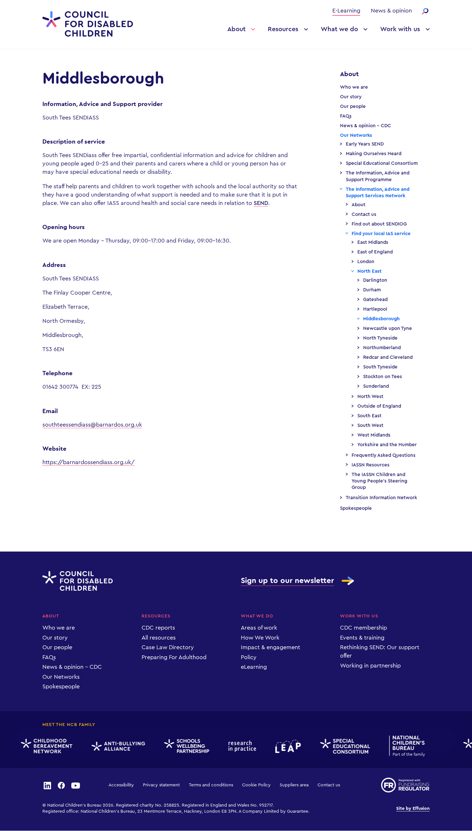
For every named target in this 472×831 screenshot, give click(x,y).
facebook (61, 785)
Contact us (364, 214)
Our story (351, 96)
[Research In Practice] (238, 746)
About (236, 29)
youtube (76, 785)
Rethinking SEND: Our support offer (379, 651)
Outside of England (379, 406)
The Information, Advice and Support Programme (377, 176)
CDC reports (158, 628)
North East (369, 271)
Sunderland (376, 386)
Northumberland (382, 347)
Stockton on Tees (382, 376)
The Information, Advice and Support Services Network (377, 192)
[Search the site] (425, 11)
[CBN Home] (42, 746)
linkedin (47, 785)
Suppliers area (294, 785)
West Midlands (373, 435)
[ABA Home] (114, 746)
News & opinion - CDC (365, 125)
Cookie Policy (256, 785)
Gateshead (375, 299)
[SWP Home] (182, 746)
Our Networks (356, 135)
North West (370, 396)
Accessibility (121, 785)
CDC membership (363, 628)
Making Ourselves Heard (373, 153)
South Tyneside (380, 367)
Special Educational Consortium (382, 163)
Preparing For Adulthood (174, 657)
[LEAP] (284, 746)
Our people (353, 106)
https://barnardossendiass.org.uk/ (88, 462)
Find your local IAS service (381, 233)
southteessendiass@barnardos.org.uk (92, 425)
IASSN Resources (370, 465)
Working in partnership (370, 665)
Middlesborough (381, 318)
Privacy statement (161, 785)
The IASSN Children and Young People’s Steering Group (379, 481)
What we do (339, 29)
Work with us (400, 29)
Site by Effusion (413, 808)
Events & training (362, 638)
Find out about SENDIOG (379, 224)
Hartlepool (375, 309)
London (365, 261)
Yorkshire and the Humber (387, 444)
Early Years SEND (365, 144)
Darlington (375, 280)
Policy (249, 657)
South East (369, 415)
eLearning (254, 667)
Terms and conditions (211, 785)
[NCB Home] (403, 746)
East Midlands (372, 242)
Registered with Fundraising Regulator (405, 785)
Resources (283, 29)
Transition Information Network (381, 497)
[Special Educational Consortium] (341, 746)
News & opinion (391, 10)
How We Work (260, 638)
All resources (159, 638)
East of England (375, 252)
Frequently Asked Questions (383, 455)
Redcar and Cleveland (388, 357)
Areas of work (259, 628)
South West (370, 425)
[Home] (87, 24)
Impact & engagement (270, 647)
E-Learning (346, 10)
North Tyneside (380, 338)
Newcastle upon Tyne (387, 328)
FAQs (346, 116)
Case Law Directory (168, 647)
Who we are (354, 87)
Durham (372, 289)
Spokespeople (356, 508)
